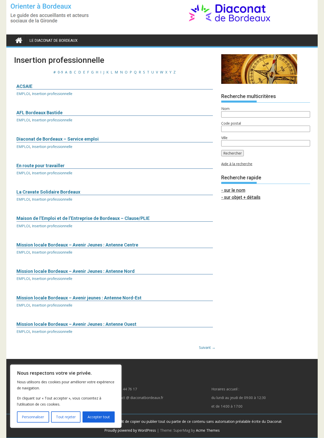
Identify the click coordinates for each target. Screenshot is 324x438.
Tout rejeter (66, 416)
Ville (224, 137)
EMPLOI (23, 93)
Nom (225, 108)
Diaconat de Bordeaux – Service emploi (57, 139)
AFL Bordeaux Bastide (39, 112)
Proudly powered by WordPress (130, 430)
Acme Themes (208, 430)
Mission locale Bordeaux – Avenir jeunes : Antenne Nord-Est (78, 297)
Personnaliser (33, 416)
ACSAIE (24, 86)
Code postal (231, 123)
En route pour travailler (40, 165)
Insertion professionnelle (52, 93)
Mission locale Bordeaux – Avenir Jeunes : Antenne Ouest (76, 324)
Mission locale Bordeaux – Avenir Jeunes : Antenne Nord (75, 271)
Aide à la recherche (236, 163)
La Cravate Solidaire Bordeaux (48, 192)
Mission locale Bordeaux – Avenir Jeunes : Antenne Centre (77, 244)
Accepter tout (99, 416)
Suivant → (207, 347)
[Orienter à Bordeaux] (19, 39)
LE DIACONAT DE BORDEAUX (53, 40)
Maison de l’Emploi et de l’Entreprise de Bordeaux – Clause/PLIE (83, 218)
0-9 (60, 72)
